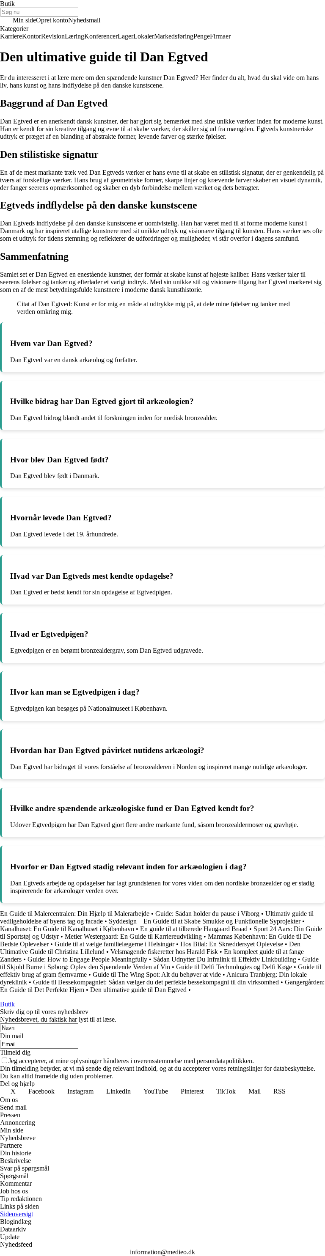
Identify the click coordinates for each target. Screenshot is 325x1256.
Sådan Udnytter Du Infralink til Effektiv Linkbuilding (224, 959)
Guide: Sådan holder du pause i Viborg (207, 913)
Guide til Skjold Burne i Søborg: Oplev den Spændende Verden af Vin (159, 963)
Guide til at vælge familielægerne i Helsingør (114, 944)
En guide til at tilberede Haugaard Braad (194, 928)
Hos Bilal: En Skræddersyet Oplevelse (231, 944)
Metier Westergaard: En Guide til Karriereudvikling (133, 936)
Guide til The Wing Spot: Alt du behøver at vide (157, 974)
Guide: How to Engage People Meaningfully (87, 959)
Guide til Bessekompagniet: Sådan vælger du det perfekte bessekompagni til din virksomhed (156, 982)
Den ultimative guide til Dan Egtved (138, 989)
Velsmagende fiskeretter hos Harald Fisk (164, 951)
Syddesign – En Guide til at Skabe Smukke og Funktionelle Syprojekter (204, 921)
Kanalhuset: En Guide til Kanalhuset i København (67, 928)
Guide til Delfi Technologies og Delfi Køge (234, 966)
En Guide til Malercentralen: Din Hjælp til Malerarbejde (74, 913)
